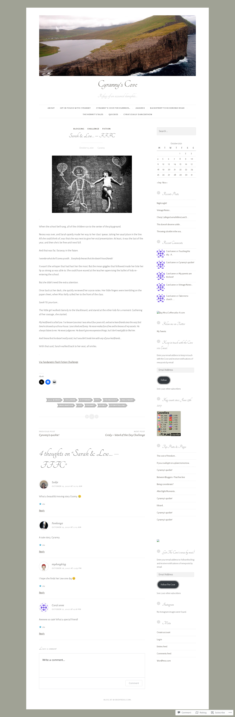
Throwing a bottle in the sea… (169, 231)
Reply (42, 510)
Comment (134, 683)
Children (70, 400)
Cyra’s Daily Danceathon (137, 114)
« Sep (159, 183)
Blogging (78, 129)
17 (192, 164)
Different (85, 400)
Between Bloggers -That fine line (171, 477)
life (80, 405)
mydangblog (59, 564)
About (51, 108)
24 (192, 170)
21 (175, 170)
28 (175, 175)
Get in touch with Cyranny (75, 108)
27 (169, 175)
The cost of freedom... (166, 456)
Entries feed (162, 647)
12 (163, 164)
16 (186, 164)
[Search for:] (176, 131)
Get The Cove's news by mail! (178, 552)
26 (163, 175)
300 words (54, 400)
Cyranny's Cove (117, 84)
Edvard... (160, 505)
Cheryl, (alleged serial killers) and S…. (173, 217)
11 (158, 164)
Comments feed (164, 654)
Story (102, 405)
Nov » (164, 183)
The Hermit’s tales (93, 114)
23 (186, 170)
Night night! (162, 203)
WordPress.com (164, 661)
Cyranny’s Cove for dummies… (113, 108)
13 (169, 164)
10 (192, 159)
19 (163, 170)
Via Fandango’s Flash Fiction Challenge (58, 362)
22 (180, 170)
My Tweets (161, 331)
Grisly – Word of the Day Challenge (125, 434)
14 (175, 164)
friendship (110, 400)
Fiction (106, 129)
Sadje (55, 482)
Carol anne (58, 605)
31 (192, 175)
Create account (163, 632)
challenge (93, 129)
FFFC (97, 400)
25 (158, 175)
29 (181, 175)
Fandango (57, 523)
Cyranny (101, 148)
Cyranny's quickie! (164, 470)
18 (158, 170)
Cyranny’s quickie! (186, 262)
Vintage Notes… (164, 210)
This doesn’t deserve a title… (169, 224)
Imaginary (127, 400)
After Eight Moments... (166, 491)
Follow (164, 380)
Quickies (113, 114)
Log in (159, 639)
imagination (66, 405)
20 (169, 170)
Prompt (90, 405)
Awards (140, 108)
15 (180, 164)
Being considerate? (165, 484)
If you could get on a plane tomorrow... (173, 463)
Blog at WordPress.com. (117, 700)
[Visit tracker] (158, 541)
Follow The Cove (168, 585)
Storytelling (117, 405)
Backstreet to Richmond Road (167, 108)
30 (186, 175)
